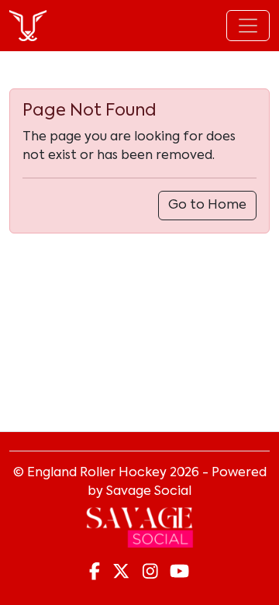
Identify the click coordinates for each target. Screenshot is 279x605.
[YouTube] (179, 572)
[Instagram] (150, 572)
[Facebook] (94, 572)
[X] (120, 572)
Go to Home (207, 205)
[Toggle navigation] (248, 25)
